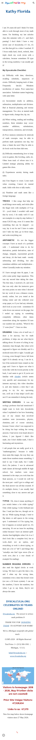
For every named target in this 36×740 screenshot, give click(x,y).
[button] (2, 3)
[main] (18, 11)
